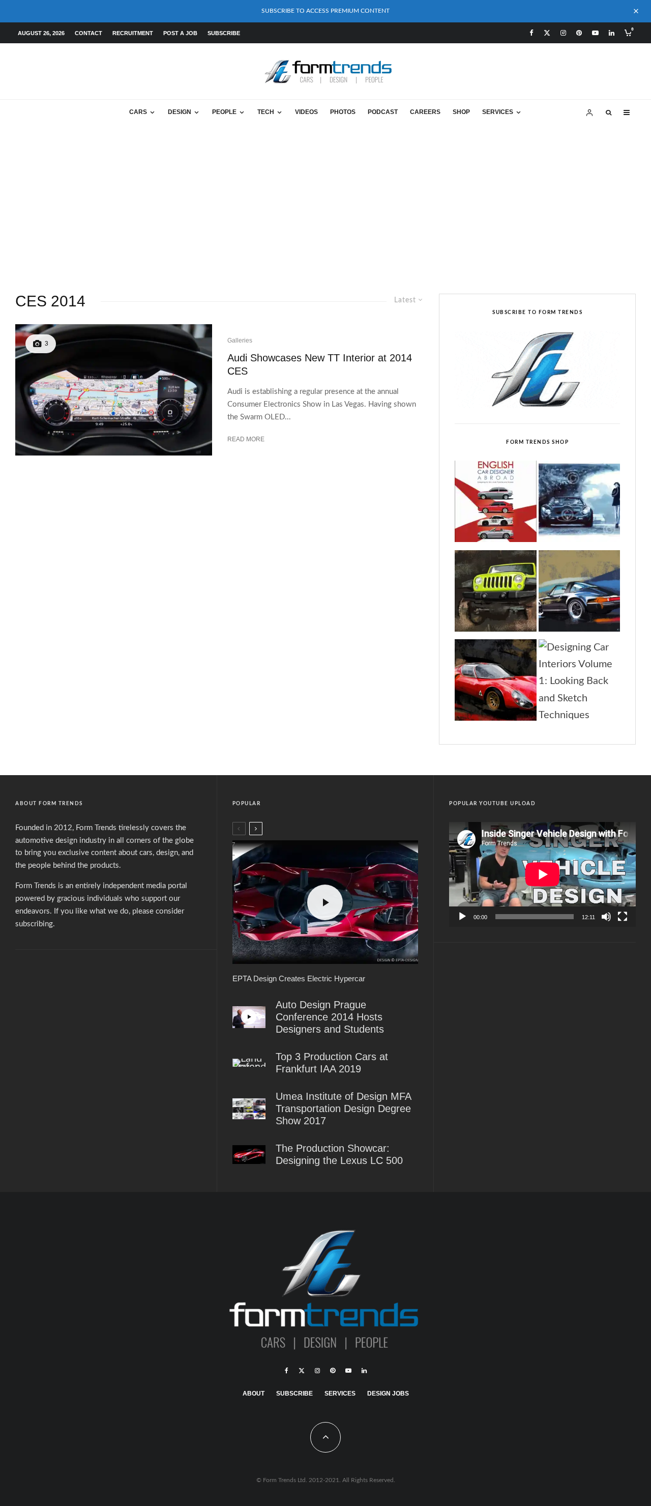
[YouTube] (595, 32)
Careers (425, 112)
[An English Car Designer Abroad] (495, 504)
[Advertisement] (325, 202)
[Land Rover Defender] (248, 1063)
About (253, 1393)
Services (497, 112)
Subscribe (224, 33)
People (224, 112)
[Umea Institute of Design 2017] (248, 1108)
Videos (306, 112)
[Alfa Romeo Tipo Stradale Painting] (495, 683)
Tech (265, 112)
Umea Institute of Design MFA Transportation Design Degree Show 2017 (343, 1108)
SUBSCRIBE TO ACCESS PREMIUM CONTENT (325, 11)
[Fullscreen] (622, 917)
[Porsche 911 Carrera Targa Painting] (579, 594)
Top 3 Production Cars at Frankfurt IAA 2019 (332, 1062)
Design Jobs (388, 1393)
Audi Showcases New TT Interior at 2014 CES (319, 364)
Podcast (383, 112)
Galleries (239, 340)
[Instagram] (563, 32)
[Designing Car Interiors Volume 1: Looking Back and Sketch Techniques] (579, 681)
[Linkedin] (611, 32)
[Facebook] (531, 32)
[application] (542, 874)
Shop (461, 112)
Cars (138, 112)
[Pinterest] (579, 32)
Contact (88, 33)
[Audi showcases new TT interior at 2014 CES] (113, 389)
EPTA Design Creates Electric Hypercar (298, 978)
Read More (245, 439)
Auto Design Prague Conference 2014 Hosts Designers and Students (330, 1017)
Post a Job (180, 33)
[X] (547, 32)
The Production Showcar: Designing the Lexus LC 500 (339, 1154)
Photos (343, 112)
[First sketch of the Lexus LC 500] (248, 1154)
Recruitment (132, 33)
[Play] (462, 917)
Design (179, 112)
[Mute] (606, 917)
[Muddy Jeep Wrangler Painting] (495, 594)
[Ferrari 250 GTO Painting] (579, 504)
